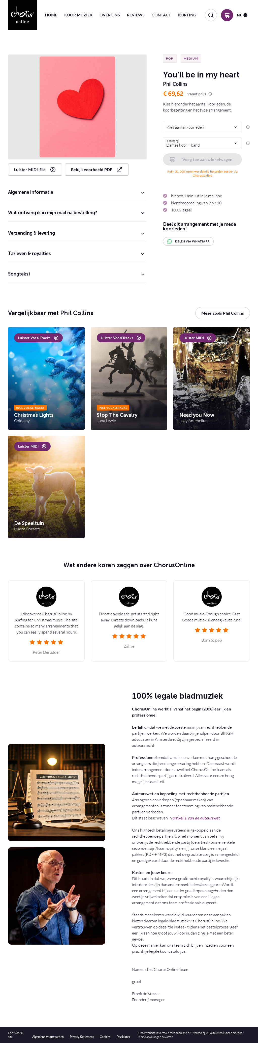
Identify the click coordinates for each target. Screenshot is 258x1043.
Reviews (136, 14)
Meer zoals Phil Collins (222, 313)
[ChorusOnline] (22, 15)
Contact (161, 14)
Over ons (110, 14)
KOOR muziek (78, 14)
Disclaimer (123, 1037)
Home (51, 14)
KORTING (187, 14)
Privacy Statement (82, 1037)
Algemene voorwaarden (48, 1037)
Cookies (105, 1037)
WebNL (18, 1033)
